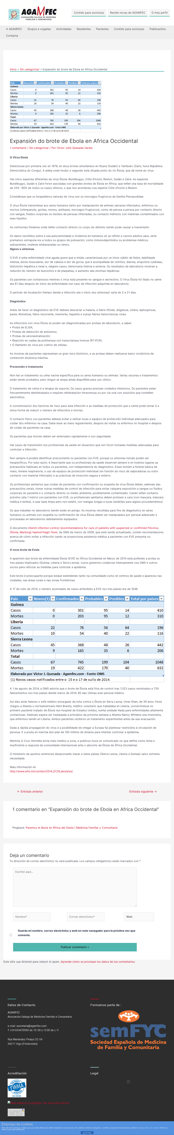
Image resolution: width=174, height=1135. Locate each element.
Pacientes (102, 29)
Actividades (63, 29)
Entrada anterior (30, 791)
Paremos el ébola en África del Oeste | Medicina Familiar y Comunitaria (71, 827)
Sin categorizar (39, 148)
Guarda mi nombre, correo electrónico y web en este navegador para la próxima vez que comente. (76, 933)
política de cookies (151, 1128)
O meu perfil (160, 12)
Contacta (12, 35)
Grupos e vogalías (39, 29)
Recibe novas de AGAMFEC (127, 12)
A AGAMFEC (14, 29)
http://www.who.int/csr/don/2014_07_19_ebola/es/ (41, 771)
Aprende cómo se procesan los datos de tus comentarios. (98, 961)
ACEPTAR (87, 1133)
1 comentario (18, 148)
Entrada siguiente (143, 791)
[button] (128, 1082)
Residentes (84, 29)
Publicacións (158, 29)
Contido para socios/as (89, 12)
